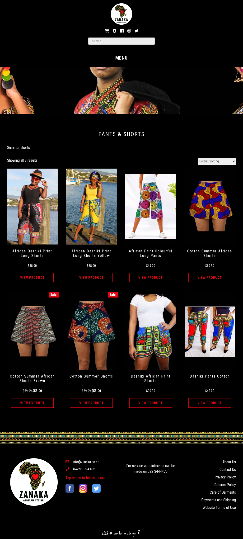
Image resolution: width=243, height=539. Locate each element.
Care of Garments (223, 492)
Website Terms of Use (219, 507)
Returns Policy (225, 484)
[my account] (114, 31)
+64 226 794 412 (84, 469)
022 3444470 (158, 471)
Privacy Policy (225, 477)
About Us (229, 462)
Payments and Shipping (218, 500)
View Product (32, 277)
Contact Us (228, 469)
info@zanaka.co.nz (86, 462)
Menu (121, 58)
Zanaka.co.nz (121, 14)
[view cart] (106, 31)
